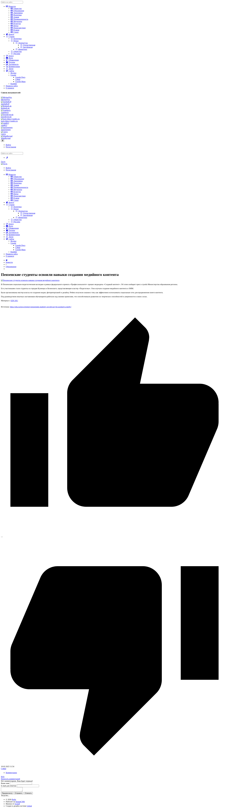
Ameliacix (5, 112)
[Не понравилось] (114, 764)
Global (29, 806)
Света (3, 134)
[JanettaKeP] (6, 102)
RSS (2, 777)
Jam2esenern (6, 130)
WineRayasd (5, 138)
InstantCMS (20, 802)
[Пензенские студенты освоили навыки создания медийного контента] (30, 280)
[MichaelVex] (6, 97)
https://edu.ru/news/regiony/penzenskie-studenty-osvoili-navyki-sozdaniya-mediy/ (40, 307)
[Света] (4, 132)
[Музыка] (7, 158)
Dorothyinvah (6, 117)
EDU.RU (14, 301)
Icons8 (17, 804)
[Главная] (7, 260)
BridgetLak (5, 108)
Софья (3, 769)
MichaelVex (5, 100)
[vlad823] (5, 123)
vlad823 (4, 125)
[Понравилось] (114, 534)
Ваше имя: (5, 783)
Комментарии (11, 773)
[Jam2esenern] (7, 127)
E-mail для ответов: (8, 786)
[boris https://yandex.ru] (10, 119)
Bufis (14, 799)
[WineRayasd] (6, 136)
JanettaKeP (5, 104)
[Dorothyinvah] (7, 115)
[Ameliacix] (6, 110)
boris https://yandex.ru (9, 121)
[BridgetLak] (6, 106)
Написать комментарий (10, 779)
